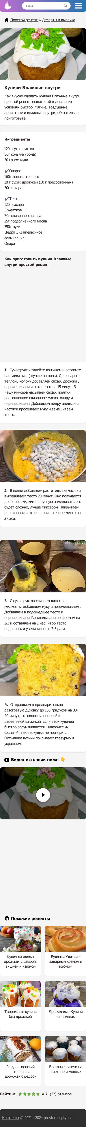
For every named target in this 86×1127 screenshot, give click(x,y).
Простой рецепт (24, 20)
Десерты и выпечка (58, 20)
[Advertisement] (43, 318)
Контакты (10, 1118)
